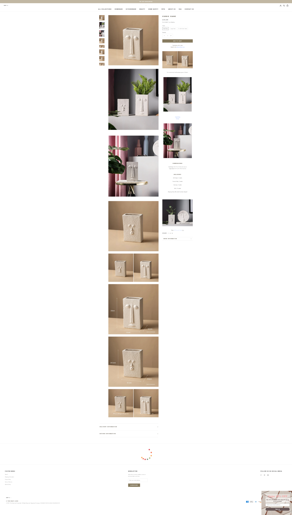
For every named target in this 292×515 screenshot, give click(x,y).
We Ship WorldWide (146, 1)
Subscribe (134, 485)
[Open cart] (287, 5)
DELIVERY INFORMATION (108, 426)
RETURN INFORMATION (108, 433)
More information (170, 238)
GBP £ (6, 5)
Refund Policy (8, 484)
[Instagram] (264, 475)
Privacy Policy (8, 479)
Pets (163, 9)
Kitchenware (131, 9)
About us (172, 9)
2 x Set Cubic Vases (182, 28)
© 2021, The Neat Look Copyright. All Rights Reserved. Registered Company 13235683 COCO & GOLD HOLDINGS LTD (33, 503)
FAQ (180, 9)
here (183, 230)
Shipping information (9, 477)
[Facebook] (168, 233)
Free (169, 22)
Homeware (119, 9)
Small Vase (165, 28)
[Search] (284, 5)
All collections (104, 9)
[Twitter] (170, 233)
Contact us (189, 9)
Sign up (277, 509)
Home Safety (153, 9)
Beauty (142, 9)
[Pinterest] (172, 233)
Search (6, 474)
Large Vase (173, 28)
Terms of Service (8, 482)
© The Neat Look (12, 501)
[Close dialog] (290, 492)
